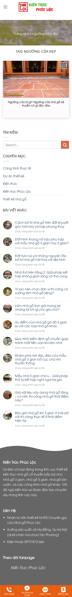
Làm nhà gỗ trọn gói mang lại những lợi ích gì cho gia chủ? (37, 307)
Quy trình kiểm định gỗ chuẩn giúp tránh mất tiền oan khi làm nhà (41, 340)
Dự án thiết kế (13, 176)
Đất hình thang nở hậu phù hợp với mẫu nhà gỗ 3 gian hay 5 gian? (42, 241)
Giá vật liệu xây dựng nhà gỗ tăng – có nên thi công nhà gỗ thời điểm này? (42, 396)
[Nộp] (65, 145)
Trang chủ (21, 33)
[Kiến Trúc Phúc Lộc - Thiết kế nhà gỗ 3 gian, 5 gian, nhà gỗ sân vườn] (36, 7)
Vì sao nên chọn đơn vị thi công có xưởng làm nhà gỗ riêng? (41, 291)
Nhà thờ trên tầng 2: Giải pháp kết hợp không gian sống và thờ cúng (41, 274)
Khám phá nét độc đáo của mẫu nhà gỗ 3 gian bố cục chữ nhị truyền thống (40, 359)
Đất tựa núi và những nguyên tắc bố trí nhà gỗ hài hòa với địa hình (41, 257)
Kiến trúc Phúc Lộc (17, 191)
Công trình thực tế (17, 168)
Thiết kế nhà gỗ (14, 199)
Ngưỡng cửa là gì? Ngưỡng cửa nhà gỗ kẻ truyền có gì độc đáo (36, 103)
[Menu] (5, 7)
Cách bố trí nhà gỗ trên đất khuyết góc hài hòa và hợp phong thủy (41, 224)
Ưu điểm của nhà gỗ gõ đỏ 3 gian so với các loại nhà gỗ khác (41, 324)
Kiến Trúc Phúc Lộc (28, 567)
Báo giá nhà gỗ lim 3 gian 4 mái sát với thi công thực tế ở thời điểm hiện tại (42, 417)
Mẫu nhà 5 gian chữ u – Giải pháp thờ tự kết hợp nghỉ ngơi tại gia (41, 377)
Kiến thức (10, 183)
